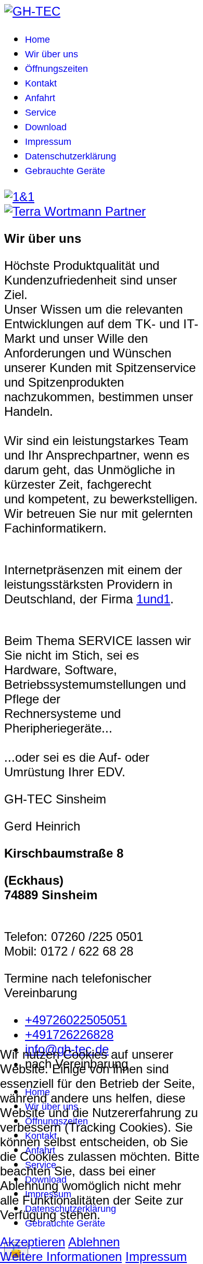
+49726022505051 (76, 1020)
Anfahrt (40, 98)
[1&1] (19, 197)
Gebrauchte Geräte (65, 171)
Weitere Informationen (61, 1256)
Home (37, 39)
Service (40, 112)
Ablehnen (94, 1242)
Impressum (48, 142)
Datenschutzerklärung (70, 156)
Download (46, 127)
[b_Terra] (75, 211)
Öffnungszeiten (56, 69)
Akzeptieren (32, 1242)
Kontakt (41, 83)
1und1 (153, 599)
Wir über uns (51, 54)
